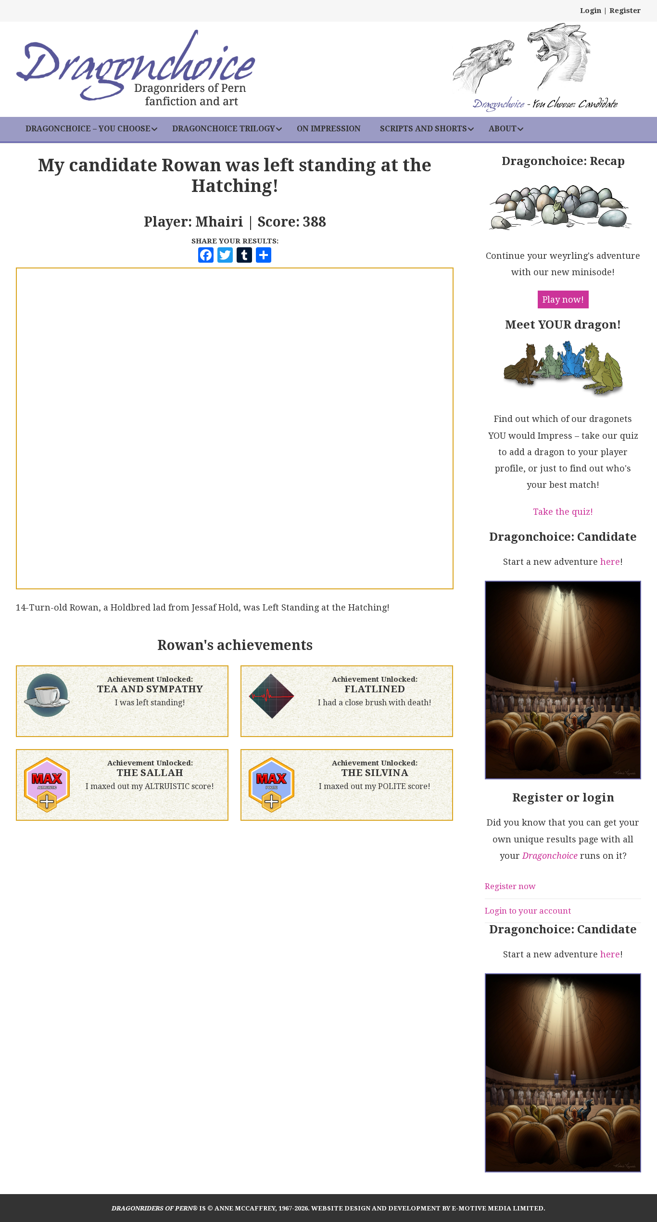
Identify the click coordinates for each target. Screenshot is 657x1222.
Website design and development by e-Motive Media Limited (427, 1208)
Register (625, 10)
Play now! (563, 299)
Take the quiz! (563, 512)
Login (590, 10)
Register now (510, 886)
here (610, 562)
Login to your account (528, 911)
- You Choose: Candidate (545, 105)
